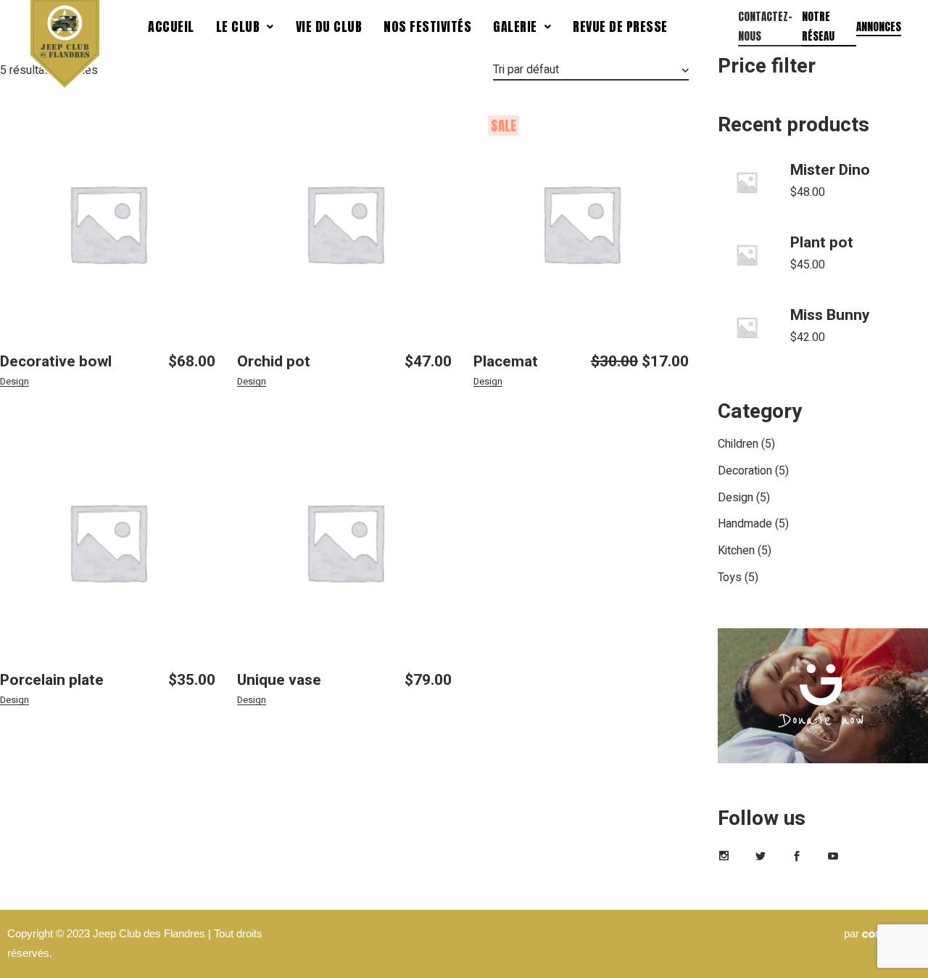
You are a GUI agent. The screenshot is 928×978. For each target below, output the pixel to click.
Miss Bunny (830, 315)
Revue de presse (620, 26)
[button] (245, 26)
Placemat (505, 361)
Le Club (238, 26)
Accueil (171, 26)
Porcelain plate (52, 680)
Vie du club (329, 26)
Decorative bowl (56, 361)
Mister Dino (830, 170)
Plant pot (821, 242)
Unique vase (279, 680)
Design (14, 381)
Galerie (515, 26)
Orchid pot (273, 361)
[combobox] (591, 70)
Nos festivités (427, 26)
